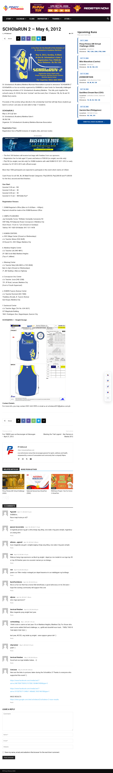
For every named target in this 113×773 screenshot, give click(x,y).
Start (8, 19)
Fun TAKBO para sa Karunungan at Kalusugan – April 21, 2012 (18, 435)
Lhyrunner (14, 645)
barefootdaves (16, 582)
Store (67, 19)
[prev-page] (3, 497)
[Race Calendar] (107, 380)
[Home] (107, 375)
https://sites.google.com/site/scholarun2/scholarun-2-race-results (34, 700)
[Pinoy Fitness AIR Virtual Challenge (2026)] (13, 481)
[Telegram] (38, 38)
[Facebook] (23, 38)
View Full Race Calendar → (94, 122)
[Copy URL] (18, 38)
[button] (108, 19)
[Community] (107, 392)
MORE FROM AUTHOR (29, 469)
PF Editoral (7, 33)
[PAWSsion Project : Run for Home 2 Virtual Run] (62, 481)
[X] (27, 459)
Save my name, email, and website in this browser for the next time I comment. (32, 752)
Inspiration (42, 19)
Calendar (20, 19)
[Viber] (28, 38)
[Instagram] (23, 459)
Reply (11, 520)
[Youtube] (31, 459)
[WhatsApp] (33, 38)
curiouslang (15, 622)
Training (55, 19)
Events (5, 488)
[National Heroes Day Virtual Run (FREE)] (38, 481)
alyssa (12, 597)
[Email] (43, 38)
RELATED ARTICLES (11, 469)
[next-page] (7, 497)
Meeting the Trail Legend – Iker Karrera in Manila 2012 (58, 435)
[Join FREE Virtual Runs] (107, 386)
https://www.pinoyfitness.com (26, 450)
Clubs (31, 19)
